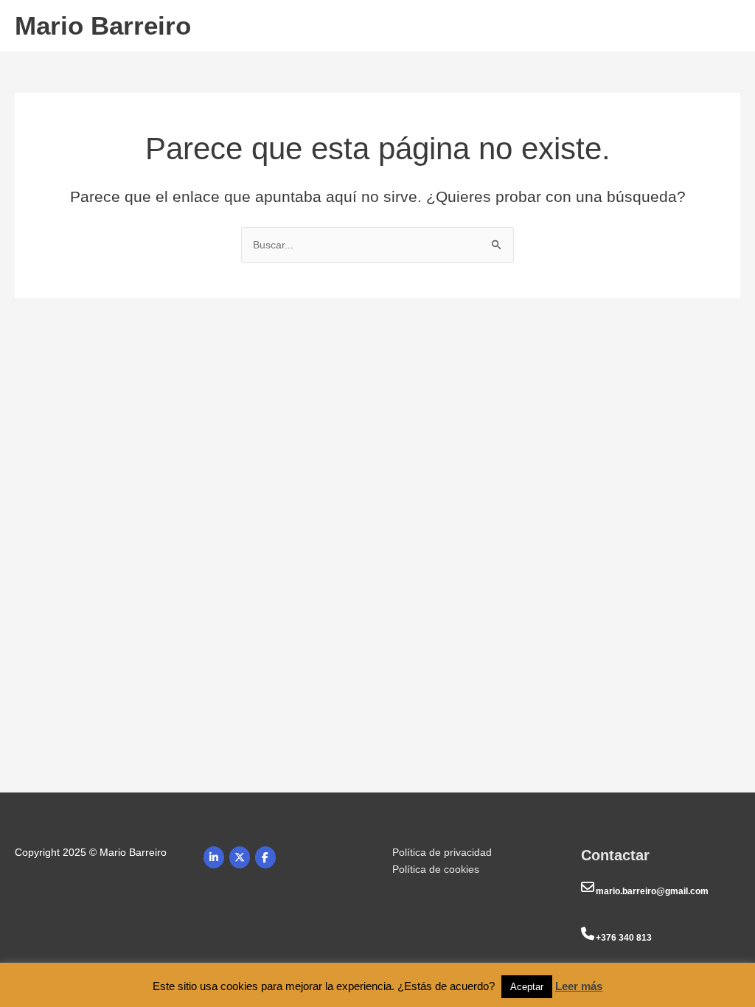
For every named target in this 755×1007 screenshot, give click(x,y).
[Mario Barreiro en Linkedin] (213, 857)
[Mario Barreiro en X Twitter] (239, 857)
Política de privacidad (442, 852)
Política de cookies (435, 869)
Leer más (578, 986)
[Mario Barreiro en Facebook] (265, 857)
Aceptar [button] (526, 986)
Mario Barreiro (103, 25)
